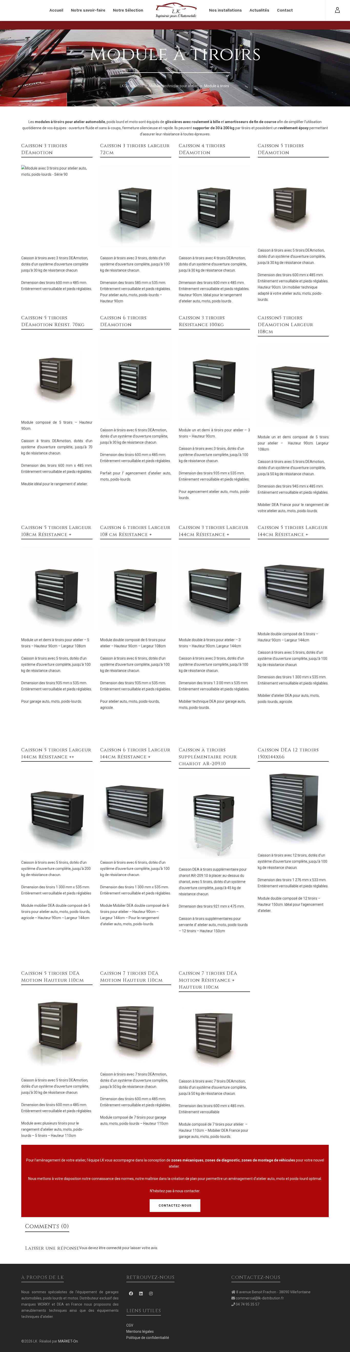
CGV (129, 1325)
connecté (114, 1248)
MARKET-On (68, 1341)
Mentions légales (140, 1331)
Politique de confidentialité (147, 1338)
